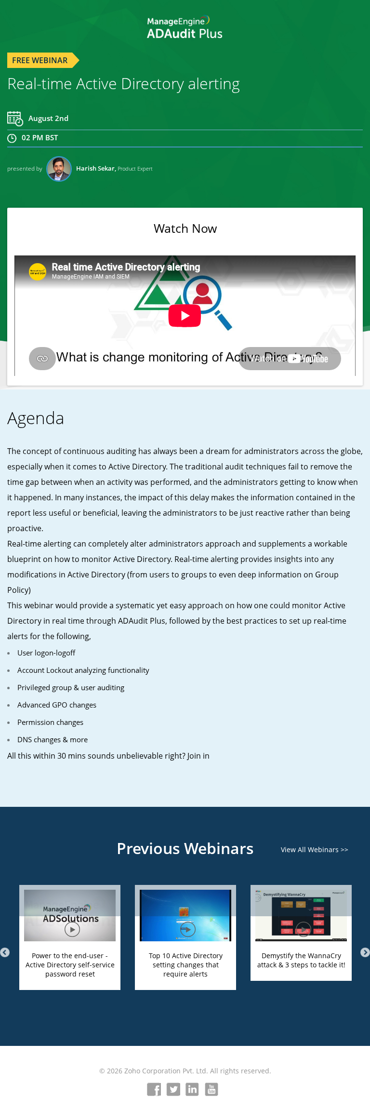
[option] (70, 950)
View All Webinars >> (314, 849)
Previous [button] (5, 952)
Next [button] (365, 952)
